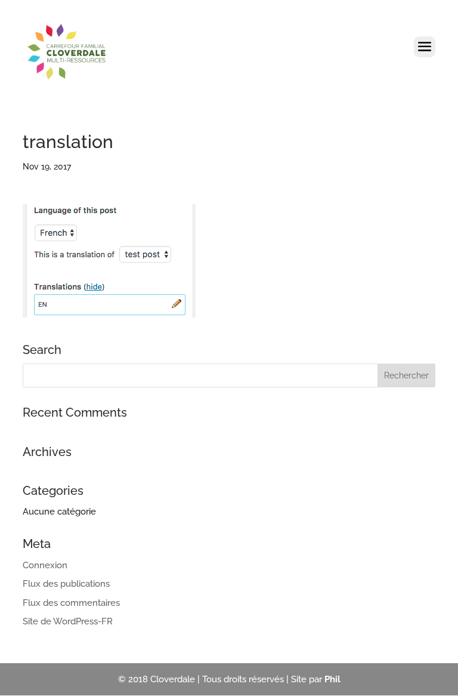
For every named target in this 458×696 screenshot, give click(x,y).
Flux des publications (66, 583)
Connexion (45, 565)
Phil (332, 679)
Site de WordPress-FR (68, 621)
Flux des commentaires (71, 603)
